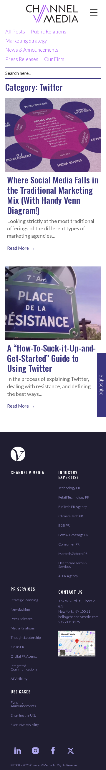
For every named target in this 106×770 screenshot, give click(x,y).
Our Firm (54, 59)
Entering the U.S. (23, 715)
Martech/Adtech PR (72, 553)
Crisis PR (17, 647)
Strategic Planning (24, 600)
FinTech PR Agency (72, 506)
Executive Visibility (25, 724)
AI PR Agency (68, 576)
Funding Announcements (23, 704)
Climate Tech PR (70, 516)
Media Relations (22, 628)
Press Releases (21, 59)
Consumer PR (69, 544)
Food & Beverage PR (73, 535)
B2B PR (64, 525)
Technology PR (69, 488)
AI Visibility (19, 678)
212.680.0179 (69, 622)
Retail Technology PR (73, 497)
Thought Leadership (26, 637)
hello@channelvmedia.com (78, 616)
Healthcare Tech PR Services (72, 565)
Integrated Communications (24, 667)
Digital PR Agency (24, 656)
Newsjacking (20, 609)
